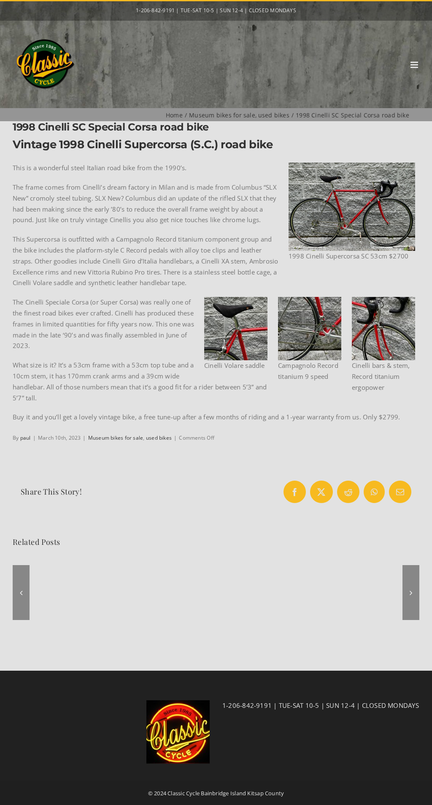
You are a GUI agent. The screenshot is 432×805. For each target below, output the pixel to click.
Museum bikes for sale (115, 437)
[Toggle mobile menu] (414, 64)
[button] (21, 592)
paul (25, 437)
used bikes (159, 437)
